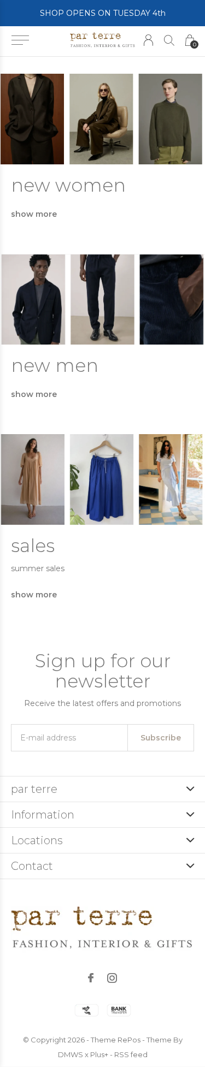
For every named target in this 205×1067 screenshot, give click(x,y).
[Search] (169, 40)
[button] (20, 40)
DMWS (70, 1054)
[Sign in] (148, 40)
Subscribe (160, 738)
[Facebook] (90, 978)
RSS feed (131, 1054)
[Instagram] (112, 978)
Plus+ (99, 1054)
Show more (34, 214)
